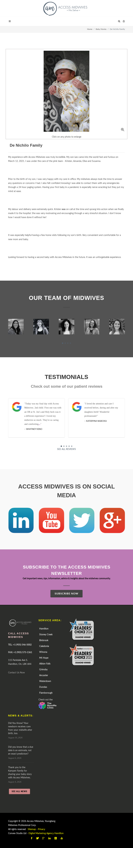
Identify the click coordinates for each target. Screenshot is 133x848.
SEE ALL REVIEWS (66, 449)
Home (89, 29)
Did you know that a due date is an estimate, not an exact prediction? (20, 750)
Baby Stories (101, 29)
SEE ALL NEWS (19, 791)
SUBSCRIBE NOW (66, 593)
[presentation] (5, 327)
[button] (62, 343)
